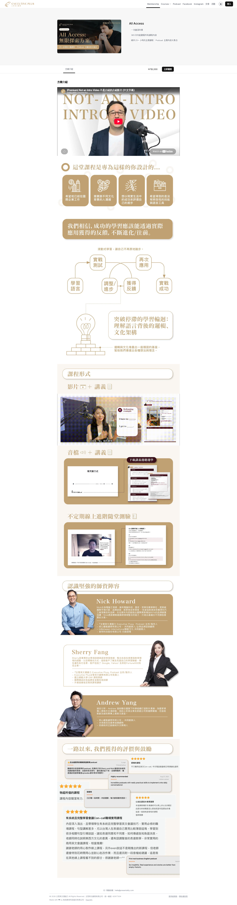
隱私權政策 (183, 896)
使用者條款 (173, 896)
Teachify (89, 900)
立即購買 (168, 69)
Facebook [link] (187, 4)
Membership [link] (153, 4)
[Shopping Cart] (221, 4)
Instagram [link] (198, 4)
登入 (229, 4)
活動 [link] (213, 4)
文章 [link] (207, 4)
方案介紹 (69, 69)
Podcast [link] (177, 4)
